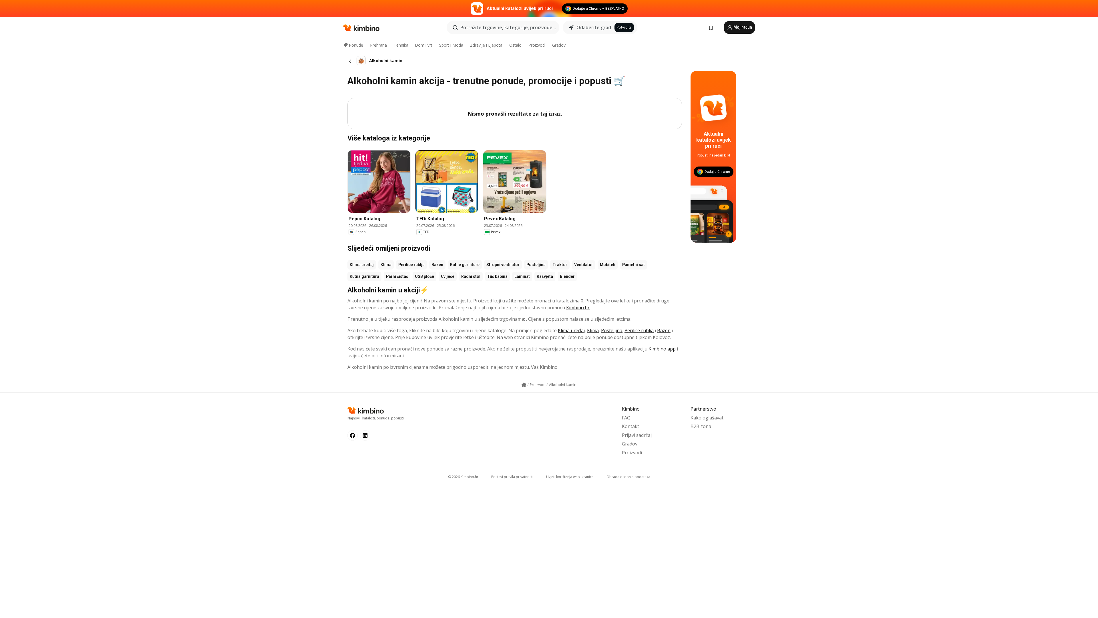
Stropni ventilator (503, 264)
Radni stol (470, 276)
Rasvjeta (545, 276)
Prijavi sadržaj (637, 435)
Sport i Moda (451, 45)
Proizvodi (537, 45)
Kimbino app (662, 349)
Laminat (522, 276)
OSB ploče (424, 276)
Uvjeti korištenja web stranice (570, 476)
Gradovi (559, 45)
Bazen (437, 264)
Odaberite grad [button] (593, 27)
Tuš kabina (497, 276)
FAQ (626, 418)
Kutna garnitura (364, 276)
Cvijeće (447, 276)
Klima (386, 264)
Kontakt (630, 426)
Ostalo (515, 45)
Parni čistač (397, 276)
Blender (567, 276)
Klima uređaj (362, 264)
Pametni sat (633, 264)
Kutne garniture (465, 264)
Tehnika (401, 45)
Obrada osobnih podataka (628, 476)
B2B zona (701, 426)
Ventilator (583, 264)
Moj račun (742, 27)
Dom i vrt (423, 45)
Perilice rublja (411, 264)
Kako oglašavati (708, 418)
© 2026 (463, 476)
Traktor (559, 264)
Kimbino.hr (578, 307)
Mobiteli (607, 264)
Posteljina (536, 264)
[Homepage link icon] (524, 385)
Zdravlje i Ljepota (486, 45)
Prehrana (378, 45)
